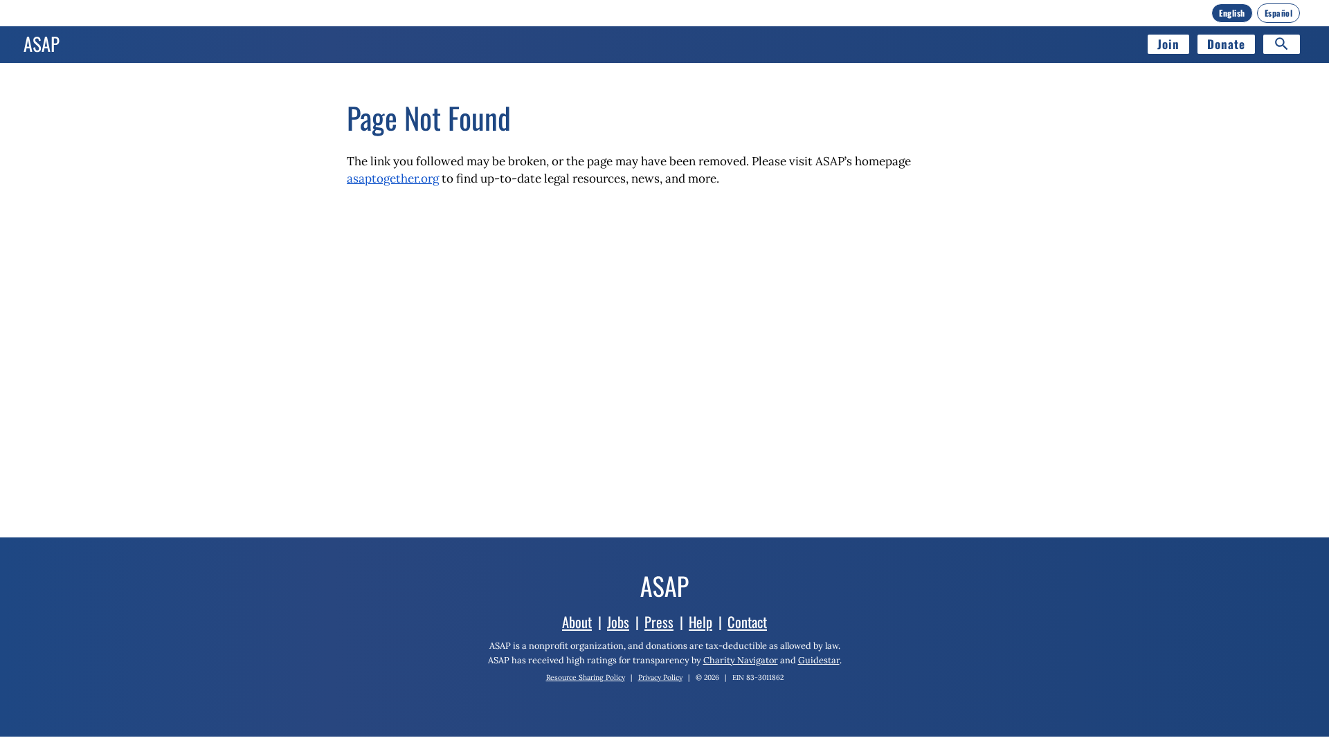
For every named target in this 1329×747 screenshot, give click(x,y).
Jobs (618, 621)
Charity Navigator (740, 659)
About (577, 621)
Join (1168, 44)
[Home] (41, 44)
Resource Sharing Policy (585, 677)
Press (658, 621)
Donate (1226, 44)
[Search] (1281, 44)
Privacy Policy (660, 677)
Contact (747, 621)
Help (700, 621)
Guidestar (819, 659)
